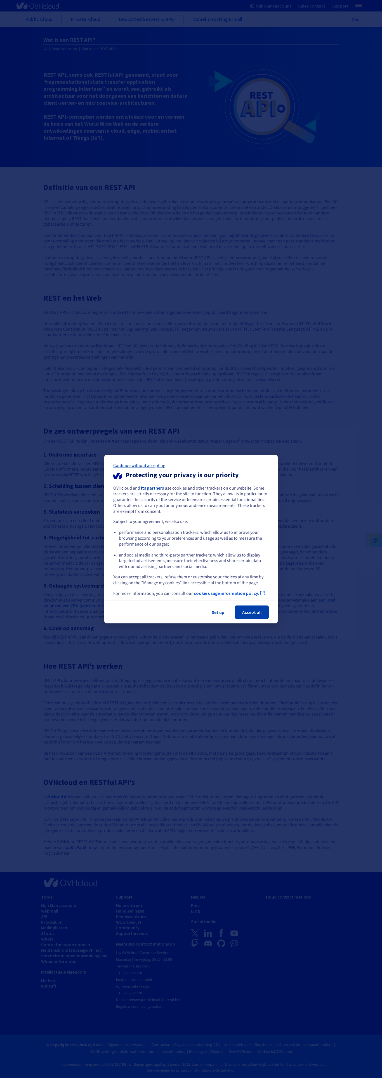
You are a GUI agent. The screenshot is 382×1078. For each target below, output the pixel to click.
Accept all (251, 612)
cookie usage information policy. (226, 593)
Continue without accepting (139, 465)
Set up (218, 612)
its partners (152, 487)
